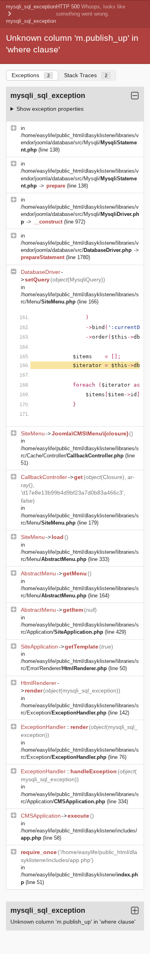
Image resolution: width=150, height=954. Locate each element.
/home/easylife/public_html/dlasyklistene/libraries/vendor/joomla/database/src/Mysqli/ (80, 142)
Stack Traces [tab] (86, 75)
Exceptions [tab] (31, 75)
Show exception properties (50, 109)
